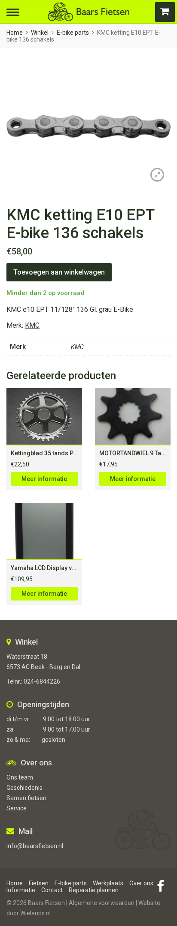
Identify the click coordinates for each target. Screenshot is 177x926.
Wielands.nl (35, 913)
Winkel (40, 32)
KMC (32, 325)
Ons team (19, 777)
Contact (52, 890)
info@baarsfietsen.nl (34, 845)
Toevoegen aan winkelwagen (59, 272)
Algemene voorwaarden (101, 902)
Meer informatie (44, 478)
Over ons (141, 883)
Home (14, 32)
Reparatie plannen (94, 890)
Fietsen (39, 883)
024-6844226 (42, 681)
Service (16, 808)
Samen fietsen (26, 798)
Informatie (20, 890)
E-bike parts (73, 32)
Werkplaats (108, 883)
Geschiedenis (24, 787)
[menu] (13, 11)
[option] (88, 126)
